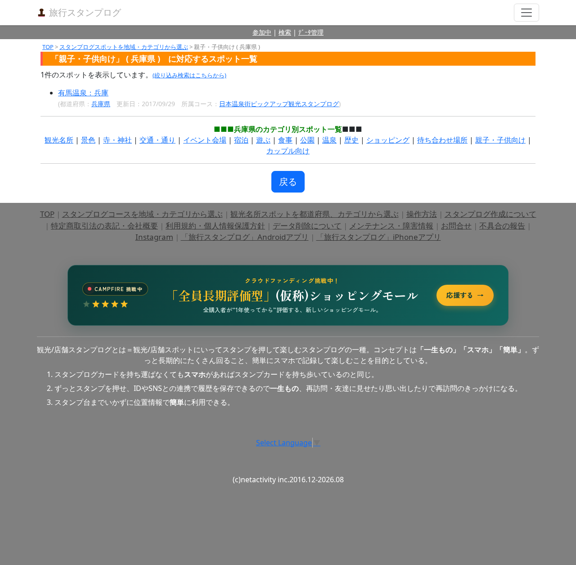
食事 (285, 140)
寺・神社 (117, 140)
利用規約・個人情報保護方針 (215, 225)
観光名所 (59, 140)
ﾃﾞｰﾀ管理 (311, 32)
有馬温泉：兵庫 (83, 93)
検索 (285, 32)
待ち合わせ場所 (442, 140)
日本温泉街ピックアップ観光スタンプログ (279, 103)
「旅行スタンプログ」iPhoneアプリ (378, 237)
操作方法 (421, 214)
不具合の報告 (502, 225)
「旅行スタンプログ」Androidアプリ (245, 237)
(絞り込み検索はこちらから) (189, 75)
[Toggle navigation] (526, 13)
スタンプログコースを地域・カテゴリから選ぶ (142, 214)
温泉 (329, 140)
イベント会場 (204, 140)
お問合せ (456, 225)
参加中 (261, 32)
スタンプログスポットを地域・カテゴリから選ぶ (123, 47)
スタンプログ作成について (490, 214)
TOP (48, 47)
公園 (307, 140)
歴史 (351, 140)
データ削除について (307, 225)
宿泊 (241, 140)
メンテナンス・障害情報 (391, 225)
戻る (288, 181)
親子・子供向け (500, 140)
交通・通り (158, 140)
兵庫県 (100, 103)
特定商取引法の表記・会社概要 (104, 225)
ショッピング (388, 140)
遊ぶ (263, 140)
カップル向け (288, 151)
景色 (88, 140)
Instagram (154, 237)
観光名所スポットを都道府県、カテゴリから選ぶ (314, 214)
